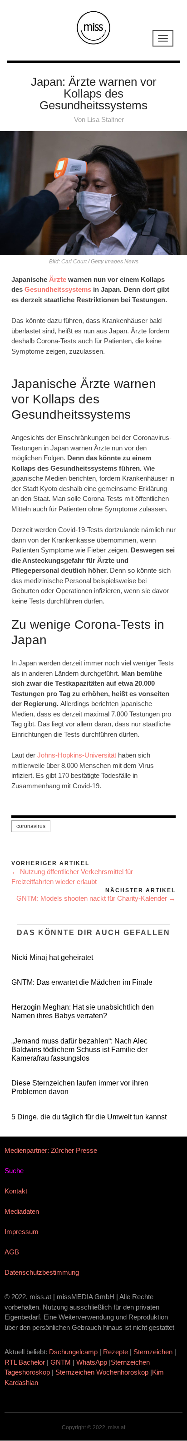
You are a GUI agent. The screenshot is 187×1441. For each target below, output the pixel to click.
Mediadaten (22, 1211)
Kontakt (16, 1191)
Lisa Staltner (105, 119)
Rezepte (115, 1352)
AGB (12, 1252)
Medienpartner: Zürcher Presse (51, 1150)
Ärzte (57, 279)
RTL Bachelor (25, 1362)
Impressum (22, 1231)
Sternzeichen (152, 1352)
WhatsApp (91, 1362)
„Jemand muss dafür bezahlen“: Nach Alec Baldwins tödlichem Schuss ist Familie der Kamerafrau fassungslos (79, 1049)
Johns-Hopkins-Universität (76, 755)
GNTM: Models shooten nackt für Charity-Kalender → (96, 898)
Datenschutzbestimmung (42, 1272)
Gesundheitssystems (58, 289)
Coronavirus (30, 826)
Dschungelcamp (73, 1352)
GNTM (60, 1362)
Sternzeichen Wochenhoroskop (101, 1372)
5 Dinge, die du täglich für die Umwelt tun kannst (89, 1117)
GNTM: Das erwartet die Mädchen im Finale (82, 982)
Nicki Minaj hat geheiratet (52, 957)
